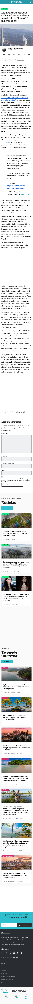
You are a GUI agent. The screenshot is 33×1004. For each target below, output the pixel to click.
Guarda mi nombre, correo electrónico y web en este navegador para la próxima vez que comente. (16, 480)
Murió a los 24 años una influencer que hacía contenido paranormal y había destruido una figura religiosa (16, 597)
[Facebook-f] (2, 953)
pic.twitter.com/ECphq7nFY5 (17, 188)
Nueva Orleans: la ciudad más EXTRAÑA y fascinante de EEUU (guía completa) (15, 875)
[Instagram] (6, 953)
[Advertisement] (16, 267)
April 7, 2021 (25, 194)
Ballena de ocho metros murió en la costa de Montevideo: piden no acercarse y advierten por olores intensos (16, 565)
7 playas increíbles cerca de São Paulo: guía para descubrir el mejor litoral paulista (16, 687)
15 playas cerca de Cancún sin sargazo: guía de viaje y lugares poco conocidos (14, 717)
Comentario (5, 433)
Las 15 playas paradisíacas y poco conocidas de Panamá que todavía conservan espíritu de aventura (15, 778)
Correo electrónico (8, 463)
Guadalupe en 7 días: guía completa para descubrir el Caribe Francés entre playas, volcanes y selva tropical (16, 844)
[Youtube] (13, 953)
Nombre (4, 456)
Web (2, 470)
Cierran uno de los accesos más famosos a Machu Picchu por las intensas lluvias (15, 533)
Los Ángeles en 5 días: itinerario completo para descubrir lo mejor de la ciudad (16, 748)
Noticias (5, 8)
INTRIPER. (15, 957)
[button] (3, 2)
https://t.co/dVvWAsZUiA (16, 186)
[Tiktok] (21, 953)
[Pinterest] (17, 953)
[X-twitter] (10, 953)
